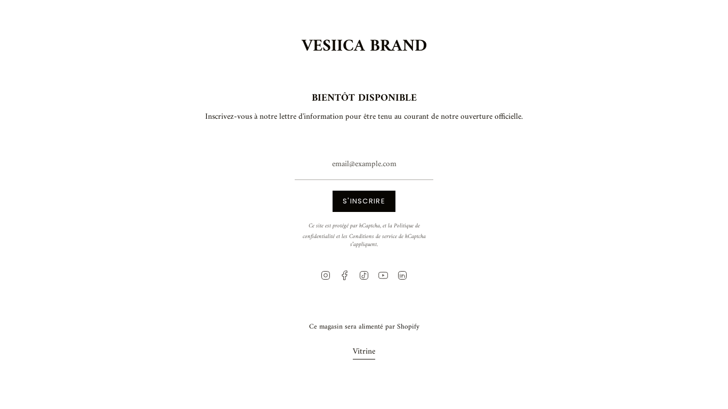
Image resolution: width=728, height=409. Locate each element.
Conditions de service (373, 236)
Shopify (408, 327)
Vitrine (364, 352)
